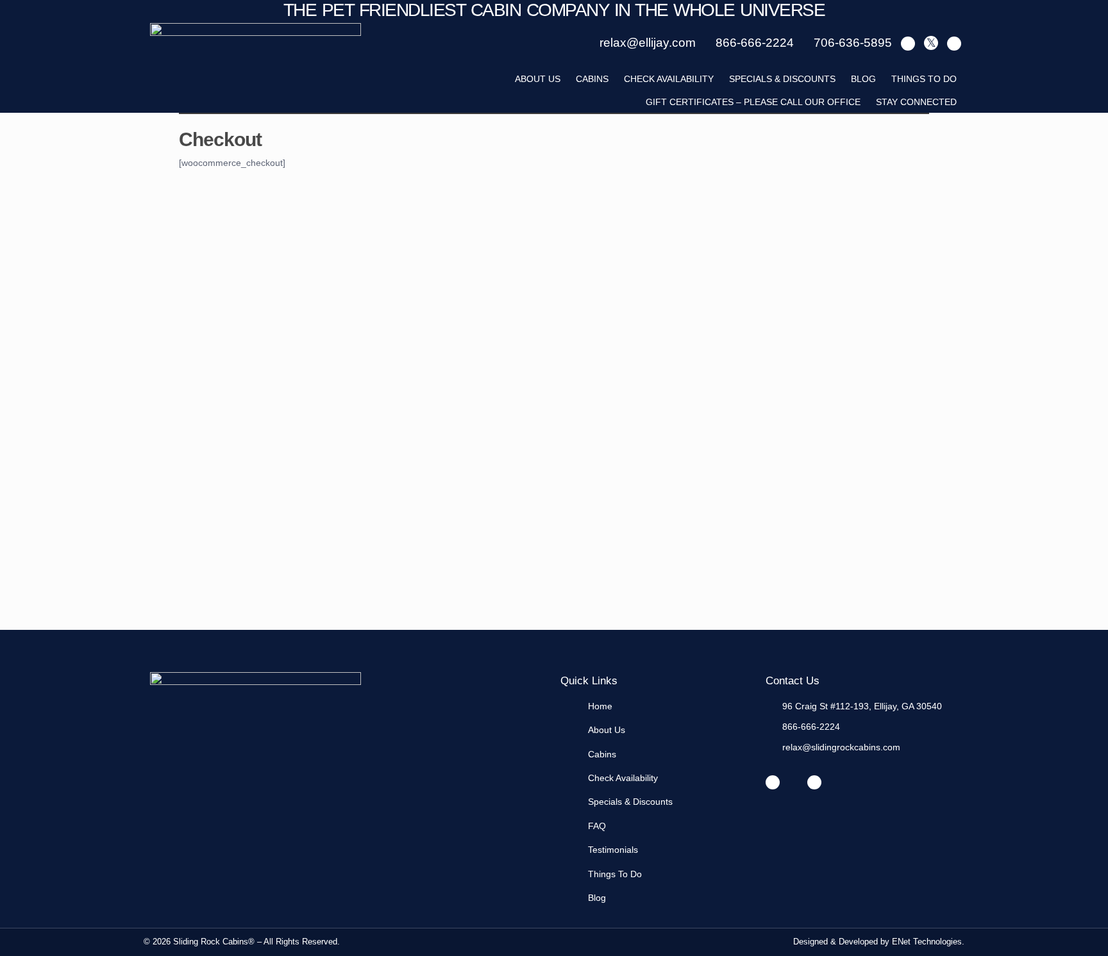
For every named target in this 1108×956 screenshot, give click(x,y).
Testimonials (613, 850)
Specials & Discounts (782, 79)
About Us (606, 730)
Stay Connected (916, 102)
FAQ (597, 826)
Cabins (592, 79)
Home (600, 706)
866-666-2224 (811, 726)
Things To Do (924, 79)
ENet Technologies (927, 941)
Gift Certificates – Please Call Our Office (753, 102)
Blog (863, 79)
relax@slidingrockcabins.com (841, 747)
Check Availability (669, 79)
